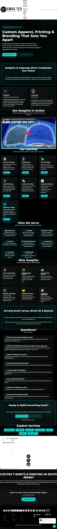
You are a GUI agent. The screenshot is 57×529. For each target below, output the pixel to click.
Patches (49, 429)
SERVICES (4, 516)
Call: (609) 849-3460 (35, 416)
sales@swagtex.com (9, 442)
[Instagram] (28, 460)
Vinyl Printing (40, 429)
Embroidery (20, 429)
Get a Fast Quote (28, 499)
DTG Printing (30, 429)
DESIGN (13, 520)
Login (38, 9)
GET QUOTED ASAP (6, 520)
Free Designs (5, 518)
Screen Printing (9, 429)
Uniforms (23, 433)
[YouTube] (28, 464)
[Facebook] (28, 456)
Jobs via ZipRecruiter (16, 468)
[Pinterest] (38, 514)
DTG (12, 516)
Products (4, 517)
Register (41, 9)
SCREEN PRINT (14, 515)
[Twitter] (36, 514)
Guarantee (22, 516)
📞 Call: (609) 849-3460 (25, 54)
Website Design (32, 433)
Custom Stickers (14, 518)
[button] (25, 7)
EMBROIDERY (14, 514)
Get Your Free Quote (9, 54)
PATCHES (13, 519)
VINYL (13, 517)
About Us (4, 519)
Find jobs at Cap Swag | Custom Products (6, 468)
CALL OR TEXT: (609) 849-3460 (12, 439)
